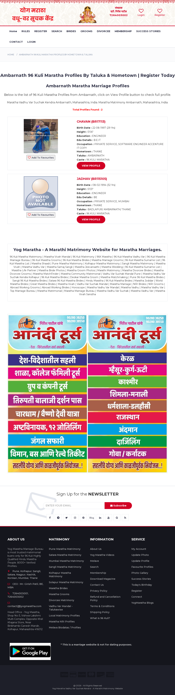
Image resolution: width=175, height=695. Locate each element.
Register (136, 590)
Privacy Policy (98, 590)
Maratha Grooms (59, 594)
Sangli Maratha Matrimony (65, 566)
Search (94, 566)
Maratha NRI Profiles (62, 621)
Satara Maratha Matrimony (65, 554)
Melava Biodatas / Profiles (65, 627)
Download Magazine (102, 578)
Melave (94, 560)
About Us (96, 549)
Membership (98, 572)
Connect (136, 596)
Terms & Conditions (102, 606)
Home (11, 54)
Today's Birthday (141, 584)
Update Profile (140, 560)
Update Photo (140, 554)
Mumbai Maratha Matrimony (66, 560)
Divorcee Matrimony (61, 600)
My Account (138, 549)
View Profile (91, 165)
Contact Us (97, 584)
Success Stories (141, 578)
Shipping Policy (100, 612)
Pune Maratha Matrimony (64, 549)
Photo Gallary (139, 572)
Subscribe (119, 505)
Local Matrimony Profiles (64, 615)
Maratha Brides (58, 588)
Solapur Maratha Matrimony (66, 582)
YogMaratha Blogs (142, 602)
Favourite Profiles (142, 566)
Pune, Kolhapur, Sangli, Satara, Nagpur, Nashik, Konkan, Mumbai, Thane (24, 575)
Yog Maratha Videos (102, 554)
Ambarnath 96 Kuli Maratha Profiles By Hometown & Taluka (56, 54)
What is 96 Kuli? (100, 618)
